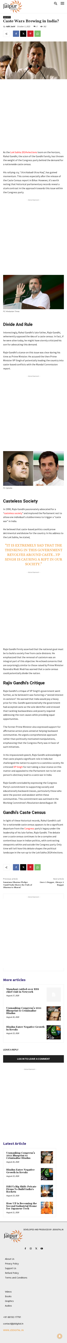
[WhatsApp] (37, 34)
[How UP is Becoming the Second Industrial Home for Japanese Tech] (47, 1208)
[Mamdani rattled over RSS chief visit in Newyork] (54, 994)
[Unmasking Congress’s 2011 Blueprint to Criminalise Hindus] (54, 1013)
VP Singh (18, 766)
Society (7, 17)
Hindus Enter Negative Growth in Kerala (25, 1028)
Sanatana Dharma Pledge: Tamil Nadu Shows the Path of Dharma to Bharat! (17, 885)
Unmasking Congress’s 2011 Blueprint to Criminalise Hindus (23, 1011)
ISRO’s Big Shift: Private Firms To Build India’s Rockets (21, 1189)
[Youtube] (42, 1249)
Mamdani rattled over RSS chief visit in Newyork (22, 990)
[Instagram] (31, 1249)
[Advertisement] (33, 116)
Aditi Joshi (10, 26)
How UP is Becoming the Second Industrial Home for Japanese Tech (21, 1206)
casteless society (13, 513)
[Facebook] (16, 34)
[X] (23, 34)
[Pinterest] (30, 34)
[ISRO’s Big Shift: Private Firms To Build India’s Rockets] (47, 1191)
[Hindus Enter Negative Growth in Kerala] (54, 1032)
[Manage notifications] (59, 1336)
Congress (29, 828)
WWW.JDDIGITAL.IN (13, 1330)
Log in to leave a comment (33, 1058)
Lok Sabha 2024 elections (23, 152)
